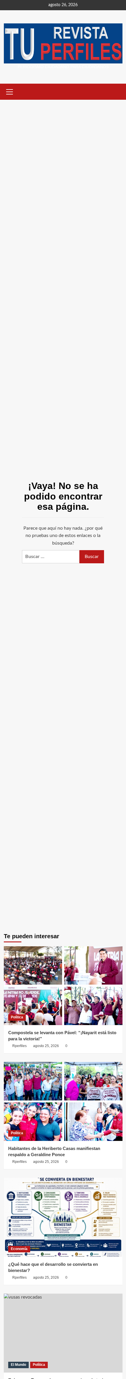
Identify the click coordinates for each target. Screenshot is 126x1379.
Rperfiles (19, 1046)
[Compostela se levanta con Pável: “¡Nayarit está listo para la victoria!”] (63, 985)
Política (17, 1017)
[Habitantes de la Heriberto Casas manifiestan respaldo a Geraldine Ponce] (63, 1101)
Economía (19, 1249)
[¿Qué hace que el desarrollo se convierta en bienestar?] (63, 1217)
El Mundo (18, 1365)
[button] (10, 91)
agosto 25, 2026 (46, 1046)
